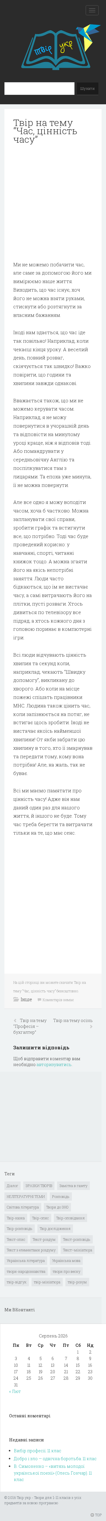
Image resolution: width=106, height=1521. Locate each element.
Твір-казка (16, 1218)
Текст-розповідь (76, 1239)
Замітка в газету (73, 1185)
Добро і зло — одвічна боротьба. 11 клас (55, 1458)
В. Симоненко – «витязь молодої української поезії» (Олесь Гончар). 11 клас (53, 1472)
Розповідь (60, 1196)
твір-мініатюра (47, 1282)
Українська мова (66, 1260)
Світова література (23, 1207)
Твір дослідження (55, 1228)
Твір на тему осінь (73, 1020)
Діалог (12, 1185)
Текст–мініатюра (77, 1250)
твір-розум (77, 1282)
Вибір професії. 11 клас (37, 1450)
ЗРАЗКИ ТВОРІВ (39, 1185)
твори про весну (66, 1271)
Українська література (26, 1260)
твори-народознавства (26, 1271)
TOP (98, 1514)
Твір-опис (40, 1218)
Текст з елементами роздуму (31, 1250)
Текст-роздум (44, 1239)
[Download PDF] (53, 203)
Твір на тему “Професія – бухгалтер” (30, 1026)
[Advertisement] (53, 203)
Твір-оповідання (70, 1218)
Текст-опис (16, 1239)
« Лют (15, 1391)
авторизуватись (54, 1064)
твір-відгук (16, 1282)
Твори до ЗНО (57, 1207)
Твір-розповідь (19, 1228)
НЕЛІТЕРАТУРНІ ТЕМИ (26, 1196)
